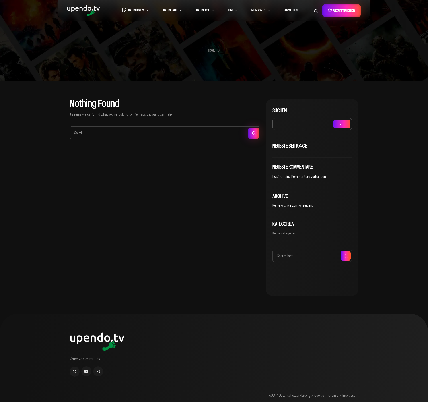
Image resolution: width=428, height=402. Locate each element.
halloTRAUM (136, 10)
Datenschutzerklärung (294, 395)
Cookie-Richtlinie (326, 395)
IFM (230, 10)
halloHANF (170, 10)
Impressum (350, 395)
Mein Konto (258, 10)
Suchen (279, 110)
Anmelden (291, 10)
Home (211, 50)
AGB (272, 395)
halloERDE (203, 10)
